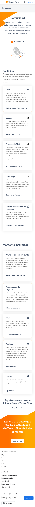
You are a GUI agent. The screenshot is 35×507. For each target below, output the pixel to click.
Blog (8, 318)
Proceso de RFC (13, 144)
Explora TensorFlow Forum (16, 108)
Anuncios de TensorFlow (16, 255)
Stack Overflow (5, 481)
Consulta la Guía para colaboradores (13, 196)
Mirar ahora (10, 367)
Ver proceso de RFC (13, 167)
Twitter (9, 376)
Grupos (9, 118)
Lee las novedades (13, 334)
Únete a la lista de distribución (17, 275)
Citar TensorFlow (6, 487)
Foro (8, 90)
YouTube (9, 344)
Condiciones (5, 494)
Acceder (30, 2)
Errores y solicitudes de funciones (16, 208)
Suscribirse (30, 498)
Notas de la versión (7, 478)
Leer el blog (17, 441)
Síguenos (9, 391)
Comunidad (6, 8)
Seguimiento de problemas (9, 475)
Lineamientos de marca (8, 484)
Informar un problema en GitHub (15, 226)
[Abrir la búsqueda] (25, 2)
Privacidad (13, 494)
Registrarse (18, 42)
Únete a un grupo (12, 134)
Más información (12, 308)
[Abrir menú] (3, 2)
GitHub (3, 461)
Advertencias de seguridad (13, 288)
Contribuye (10, 176)
